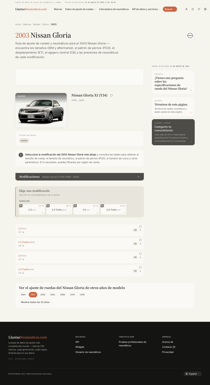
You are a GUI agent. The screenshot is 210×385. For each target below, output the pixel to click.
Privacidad (168, 352)
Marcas (58, 9)
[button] (79, 177)
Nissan (36, 24)
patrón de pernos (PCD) (94, 48)
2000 (62, 294)
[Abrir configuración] (205, 9)
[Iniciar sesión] (186, 9)
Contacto (167, 346)
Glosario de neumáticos (88, 352)
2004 (23, 294)
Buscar (169, 9)
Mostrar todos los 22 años (35, 302)
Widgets (79, 346)
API (77, 341)
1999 (72, 294)
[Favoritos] (199, 9)
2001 (52, 294)
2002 (42, 294)
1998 (82, 294)
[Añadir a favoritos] (111, 95)
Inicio (18, 24)
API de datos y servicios (145, 9)
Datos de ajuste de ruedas (79, 9)
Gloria (46, 24)
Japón (24, 141)
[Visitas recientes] (192, 9)
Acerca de (167, 341)
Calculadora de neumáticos (114, 9)
